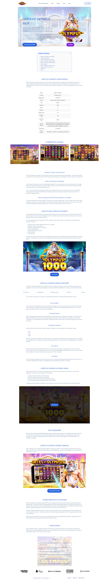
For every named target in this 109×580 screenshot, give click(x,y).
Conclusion (43, 68)
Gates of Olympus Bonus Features (48, 61)
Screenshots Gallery (45, 58)
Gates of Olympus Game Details (47, 56)
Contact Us (75, 577)
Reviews (58, 3)
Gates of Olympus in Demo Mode (48, 62)
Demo (52, 3)
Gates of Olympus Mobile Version (48, 65)
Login (69, 3)
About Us (69, 577)
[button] (54, 53)
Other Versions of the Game (47, 67)
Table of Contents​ (43, 53)
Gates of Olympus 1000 (43, 3)
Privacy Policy (81, 577)
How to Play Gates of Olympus (47, 59)
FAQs (42, 70)
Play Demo (54, 404)
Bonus (64, 3)
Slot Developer (44, 64)
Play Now (87, 3)
